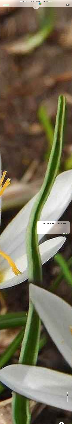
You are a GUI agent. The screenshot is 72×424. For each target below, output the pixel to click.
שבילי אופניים (32, 1)
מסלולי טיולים (38, 1)
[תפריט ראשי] (68, 5)
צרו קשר (36, 7)
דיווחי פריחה (14, 5)
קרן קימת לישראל (48, 1)
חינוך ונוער (43, 1)
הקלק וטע (27, 1)
